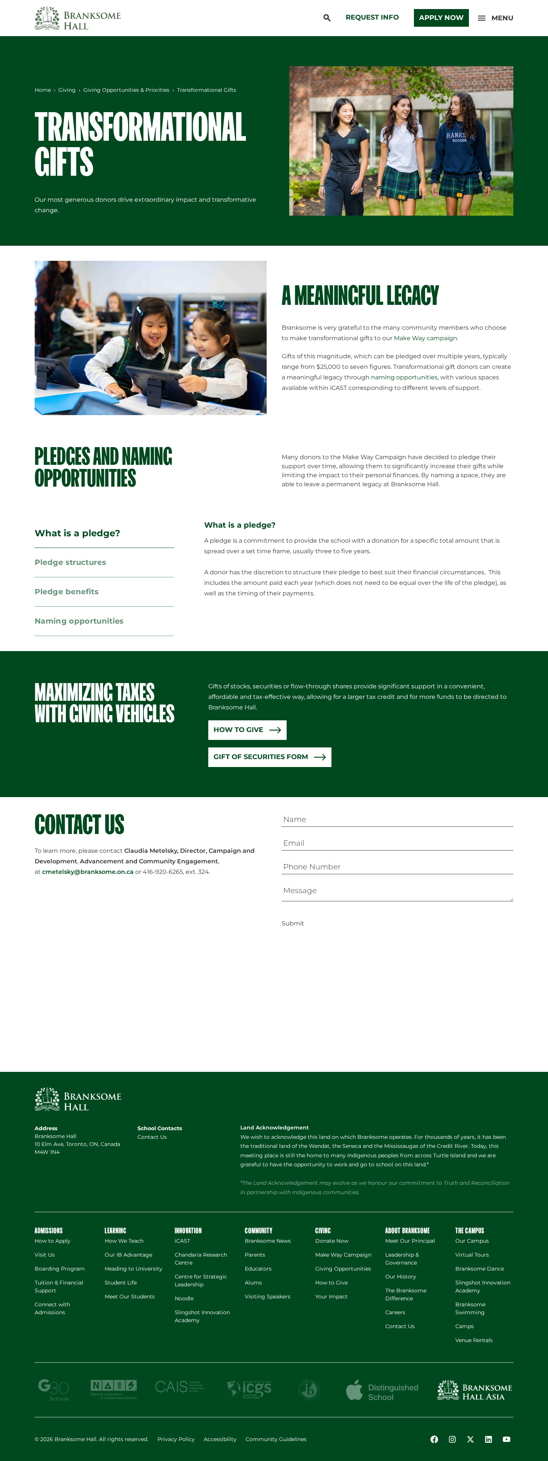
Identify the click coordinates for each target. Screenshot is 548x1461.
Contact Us (152, 1137)
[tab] (104, 533)
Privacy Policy (176, 1439)
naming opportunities (404, 377)
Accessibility (220, 1439)
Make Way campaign (425, 338)
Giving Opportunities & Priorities (126, 90)
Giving (67, 90)
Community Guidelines (276, 1439)
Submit (293, 923)
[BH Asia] (474, 1390)
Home (43, 90)
